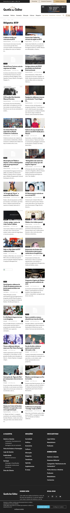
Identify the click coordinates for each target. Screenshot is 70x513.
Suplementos (29, 466)
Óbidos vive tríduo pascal (34, 222)
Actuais (27, 34)
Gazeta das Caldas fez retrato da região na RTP (33, 38)
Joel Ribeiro (6, 292)
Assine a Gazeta (8, 439)
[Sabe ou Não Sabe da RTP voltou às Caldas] (13, 242)
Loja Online (51, 439)
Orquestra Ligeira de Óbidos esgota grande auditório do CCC (34, 282)
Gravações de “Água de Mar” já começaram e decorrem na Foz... (13, 379)
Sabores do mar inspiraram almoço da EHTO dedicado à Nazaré (34, 131)
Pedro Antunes (28, 255)
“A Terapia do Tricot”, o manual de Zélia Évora (11, 194)
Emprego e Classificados (12, 463)
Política (5, 374)
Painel (5, 281)
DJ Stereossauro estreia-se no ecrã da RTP (34, 194)
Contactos (50, 480)
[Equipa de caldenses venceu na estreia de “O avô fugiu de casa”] (35, 90)
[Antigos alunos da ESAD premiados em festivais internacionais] (35, 59)
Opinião (5, 219)
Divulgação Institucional (12, 465)
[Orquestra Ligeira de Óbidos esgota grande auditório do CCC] (35, 273)
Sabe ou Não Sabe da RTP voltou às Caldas (11, 250)
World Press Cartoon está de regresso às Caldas (13, 67)
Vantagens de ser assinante (13, 445)
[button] (63, 15)
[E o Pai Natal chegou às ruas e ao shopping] (13, 310)
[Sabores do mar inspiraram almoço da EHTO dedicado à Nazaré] (35, 123)
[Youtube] (60, 496)
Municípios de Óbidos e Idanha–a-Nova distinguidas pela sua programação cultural (13, 163)
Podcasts (50, 446)
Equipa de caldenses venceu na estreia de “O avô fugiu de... (34, 99)
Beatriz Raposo (6, 135)
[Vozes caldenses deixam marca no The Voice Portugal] (13, 339)
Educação (28, 453)
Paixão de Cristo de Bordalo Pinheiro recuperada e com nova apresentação (12, 408)
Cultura (5, 34)
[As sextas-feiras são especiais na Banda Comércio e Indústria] (13, 123)
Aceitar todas (43, 507)
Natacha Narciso (7, 41)
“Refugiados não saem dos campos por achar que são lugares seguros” (34, 162)
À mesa (27, 470)
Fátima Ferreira (6, 168)
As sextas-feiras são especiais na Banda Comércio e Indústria (10, 131)
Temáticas (28, 459)
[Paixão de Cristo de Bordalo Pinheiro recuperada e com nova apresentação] (13, 399)
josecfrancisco (6, 226)
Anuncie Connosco (10, 457)
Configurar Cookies (58, 507)
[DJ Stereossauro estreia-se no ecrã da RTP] (35, 186)
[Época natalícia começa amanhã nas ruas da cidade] (35, 310)
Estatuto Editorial (53, 460)
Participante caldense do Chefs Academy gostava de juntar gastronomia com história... (12, 287)
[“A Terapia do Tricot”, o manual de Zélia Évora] (13, 186)
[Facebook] (48, 496)
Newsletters (51, 442)
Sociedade (28, 94)
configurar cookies (19, 509)
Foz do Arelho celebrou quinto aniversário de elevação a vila (33, 348)
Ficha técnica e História (55, 470)
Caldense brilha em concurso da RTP (9, 38)
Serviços (6, 461)
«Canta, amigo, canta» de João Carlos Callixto (11, 223)
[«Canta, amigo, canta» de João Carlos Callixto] (13, 215)
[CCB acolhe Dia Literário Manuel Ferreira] (13, 90)
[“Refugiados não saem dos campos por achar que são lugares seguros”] (35, 154)
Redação (27, 135)
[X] (56, 496)
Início (4, 19)
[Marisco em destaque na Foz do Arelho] (35, 370)
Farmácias (8, 467)
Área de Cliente (8, 470)
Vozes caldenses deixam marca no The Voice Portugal (13, 347)
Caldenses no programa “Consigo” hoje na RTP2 (33, 408)
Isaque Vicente (28, 41)
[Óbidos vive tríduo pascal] (35, 215)
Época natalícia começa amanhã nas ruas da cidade (34, 318)
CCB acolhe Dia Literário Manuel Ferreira (11, 98)
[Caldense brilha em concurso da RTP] (13, 30)
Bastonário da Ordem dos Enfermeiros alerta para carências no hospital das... (34, 251)
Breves (5, 157)
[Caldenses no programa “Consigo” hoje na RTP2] (35, 399)
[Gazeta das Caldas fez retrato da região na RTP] (35, 30)
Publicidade (7, 455)
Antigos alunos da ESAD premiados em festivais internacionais (33, 68)
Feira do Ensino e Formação (12, 448)
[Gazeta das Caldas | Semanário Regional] (19, 9)
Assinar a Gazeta (53, 457)
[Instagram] (52, 496)
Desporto (28, 456)
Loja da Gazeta (8, 452)
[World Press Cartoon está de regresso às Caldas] (13, 59)
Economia (28, 446)
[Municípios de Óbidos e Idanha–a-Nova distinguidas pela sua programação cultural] (13, 154)
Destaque (28, 157)
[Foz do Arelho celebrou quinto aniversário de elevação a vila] (35, 339)
